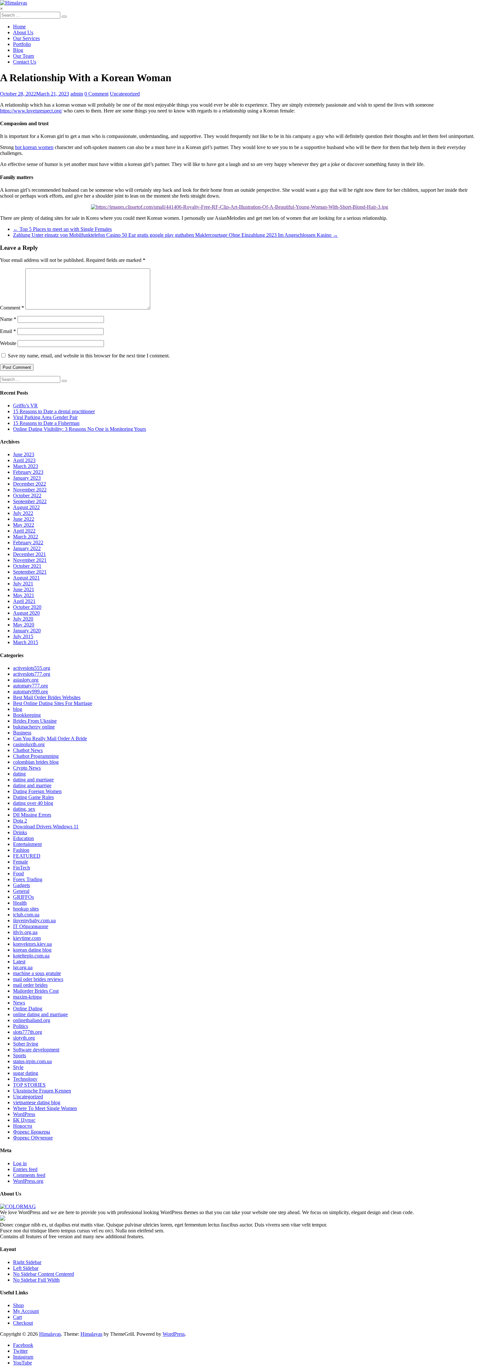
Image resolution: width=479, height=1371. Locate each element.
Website (8, 343)
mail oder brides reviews (38, 979)
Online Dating (27, 1008)
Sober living (25, 1044)
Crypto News (27, 768)
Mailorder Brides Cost (36, 991)
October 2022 (27, 495)
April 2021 (24, 601)
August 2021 (26, 577)
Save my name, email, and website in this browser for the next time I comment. (89, 355)
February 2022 (28, 542)
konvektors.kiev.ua (32, 944)
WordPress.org (28, 1181)
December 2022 (29, 484)
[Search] (64, 17)
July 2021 (23, 583)
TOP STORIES (29, 1085)
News (19, 1002)
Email (8, 331)
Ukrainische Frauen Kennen (42, 1090)
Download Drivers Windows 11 (46, 826)
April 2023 (24, 460)
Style (18, 1067)
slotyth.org (24, 1038)
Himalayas (50, 1334)
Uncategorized (125, 94)
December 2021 (29, 554)
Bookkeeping (27, 715)
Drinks (20, 832)
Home (19, 26)
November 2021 (30, 560)
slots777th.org (27, 1032)
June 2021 (23, 589)
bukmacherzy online (34, 727)
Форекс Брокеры (31, 1132)
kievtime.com (27, 938)
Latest (19, 961)
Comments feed (29, 1175)
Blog (18, 50)
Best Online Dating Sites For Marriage (52, 703)
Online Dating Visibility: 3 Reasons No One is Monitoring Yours (79, 429)
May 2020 (23, 624)
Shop (18, 1305)
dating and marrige (32, 785)
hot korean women (34, 147)
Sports (19, 1055)
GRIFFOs (23, 897)
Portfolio (22, 44)
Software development (36, 1049)
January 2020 (27, 630)
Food (18, 873)
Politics (20, 1026)
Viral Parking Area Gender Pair (45, 417)
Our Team (23, 56)
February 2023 (28, 472)
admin (76, 94)
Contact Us (24, 62)
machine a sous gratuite (37, 973)
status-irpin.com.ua (32, 1061)
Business (22, 732)
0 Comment (96, 94)
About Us (23, 32)
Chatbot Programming (36, 756)
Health (20, 903)
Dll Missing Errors (32, 815)
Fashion (21, 850)
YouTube (22, 1362)
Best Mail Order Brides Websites (46, 697)
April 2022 (24, 531)
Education (23, 838)
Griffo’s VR (25, 405)
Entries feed (25, 1169)
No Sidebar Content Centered (43, 1274)
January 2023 (27, 478)
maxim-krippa (27, 997)
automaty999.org (30, 691)
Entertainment (27, 844)
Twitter (20, 1351)
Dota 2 (20, 820)
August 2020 (26, 613)
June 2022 (23, 519)
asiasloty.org (25, 680)
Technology (25, 1079)
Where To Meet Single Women (45, 1108)
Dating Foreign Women (37, 791)
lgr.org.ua (23, 967)
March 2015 (25, 642)
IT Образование (30, 926)
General (21, 891)
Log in (20, 1163)
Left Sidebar (25, 1268)
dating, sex (24, 809)
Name (8, 319)
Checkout (23, 1323)
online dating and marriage (40, 1014)
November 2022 (30, 489)
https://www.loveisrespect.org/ (31, 110)
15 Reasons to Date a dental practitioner (54, 411)
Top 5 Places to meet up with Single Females (62, 229)
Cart (17, 1317)
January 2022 (27, 548)
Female (20, 862)
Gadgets (21, 885)
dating (19, 773)
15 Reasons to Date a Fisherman (46, 423)
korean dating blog (32, 950)
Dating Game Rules (33, 797)
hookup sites (26, 908)
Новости (22, 1126)
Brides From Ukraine (35, 721)
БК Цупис (24, 1120)
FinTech (21, 867)
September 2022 (30, 501)
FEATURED (26, 856)
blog (17, 709)
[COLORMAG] (18, 1206)
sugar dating (25, 1073)
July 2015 (23, 636)
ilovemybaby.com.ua (34, 920)
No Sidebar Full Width (36, 1280)
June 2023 (23, 454)
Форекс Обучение (33, 1137)
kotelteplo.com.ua (31, 955)
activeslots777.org (31, 674)
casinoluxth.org (29, 744)
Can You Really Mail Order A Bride (50, 738)
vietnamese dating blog (36, 1102)
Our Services (26, 38)
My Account (26, 1311)
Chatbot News (28, 750)
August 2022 (26, 507)
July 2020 (23, 619)
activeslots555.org (31, 668)
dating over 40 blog (33, 803)
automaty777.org (30, 685)
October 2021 (27, 566)
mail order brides (30, 985)
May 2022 (23, 525)
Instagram (23, 1357)
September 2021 (30, 572)
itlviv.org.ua (25, 932)
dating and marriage (33, 779)
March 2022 (25, 536)
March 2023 (25, 466)
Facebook (23, 1345)
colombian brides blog (36, 762)
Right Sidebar (27, 1262)
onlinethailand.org (31, 1020)
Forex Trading (27, 879)
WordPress (24, 1114)
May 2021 (23, 595)
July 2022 (23, 513)
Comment (12, 307)
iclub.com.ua (26, 914)
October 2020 (27, 607)
